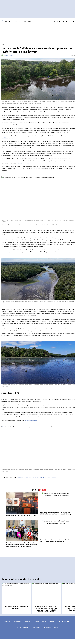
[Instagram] (57, 21)
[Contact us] (63, 21)
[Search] (69, 21)
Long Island (27, 21)
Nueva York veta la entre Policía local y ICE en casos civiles (55, 541)
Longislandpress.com (31, 420)
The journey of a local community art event (16, 607)
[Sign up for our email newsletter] (66, 21)
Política (3, 44)
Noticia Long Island (9, 55)
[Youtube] (60, 21)
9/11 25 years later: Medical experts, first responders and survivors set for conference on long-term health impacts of (46, 609)
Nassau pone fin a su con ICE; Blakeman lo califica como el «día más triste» (21, 516)
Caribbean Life (16, 604)
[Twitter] (54, 21)
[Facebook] (52, 21)
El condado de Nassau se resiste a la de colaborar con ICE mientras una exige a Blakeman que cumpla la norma (22, 544)
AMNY (46, 604)
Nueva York (17, 21)
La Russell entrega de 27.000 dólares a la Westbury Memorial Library (55, 513)
